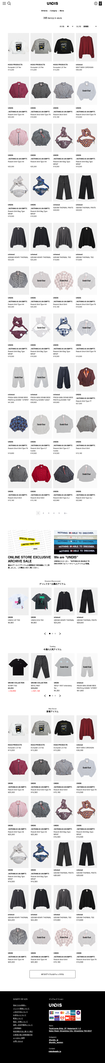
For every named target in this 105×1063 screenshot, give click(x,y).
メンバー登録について (21, 1008)
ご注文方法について (20, 1011)
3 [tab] (55, 633)
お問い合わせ (18, 1041)
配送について (18, 1018)
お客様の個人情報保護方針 (23, 1034)
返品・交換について (20, 1021)
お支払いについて (19, 1015)
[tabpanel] (18, 606)
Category (53, 10)
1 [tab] (49, 633)
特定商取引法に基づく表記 (23, 1031)
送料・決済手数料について (23, 1025)
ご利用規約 (17, 1028)
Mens (62, 10)
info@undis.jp (55, 1051)
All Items (44, 10)
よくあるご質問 (19, 1038)
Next (60, 634)
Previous (45, 634)
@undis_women (56, 1042)
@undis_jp (53, 1040)
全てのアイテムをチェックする (52, 974)
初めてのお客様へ (19, 1005)
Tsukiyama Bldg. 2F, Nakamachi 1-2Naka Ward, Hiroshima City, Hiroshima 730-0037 (70, 1029)
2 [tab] (52, 633)
